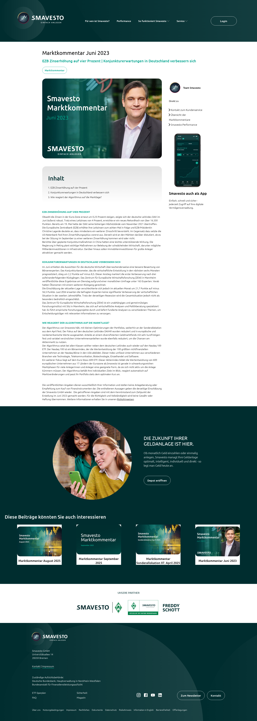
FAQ (34, 697)
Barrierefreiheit (163, 709)
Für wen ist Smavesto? (97, 21)
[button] (100, 614)
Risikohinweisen (125, 399)
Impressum (48, 666)
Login (223, 21)
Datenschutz (111, 709)
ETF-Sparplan (39, 692)
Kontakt (36, 666)
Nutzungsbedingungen (53, 709)
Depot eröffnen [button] (157, 480)
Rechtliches (84, 709)
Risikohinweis (125, 709)
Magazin (81, 697)
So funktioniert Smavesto (152, 21)
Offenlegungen (180, 709)
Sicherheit (82, 692)
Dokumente (97, 709)
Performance (124, 21)
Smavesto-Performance (184, 124)
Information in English (144, 709)
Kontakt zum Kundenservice (186, 109)
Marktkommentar (54, 70)
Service (181, 21)
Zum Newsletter (191, 695)
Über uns (36, 709)
